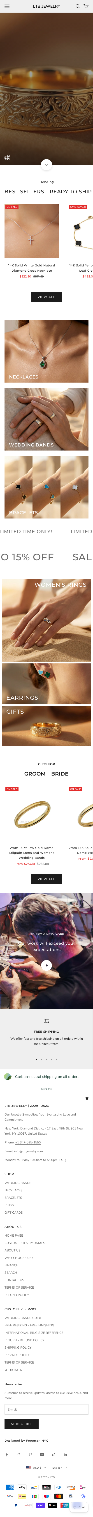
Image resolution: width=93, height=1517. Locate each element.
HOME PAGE (14, 1235)
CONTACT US (14, 1280)
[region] (46, 1035)
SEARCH (11, 1273)
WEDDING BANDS (18, 1183)
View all (47, 297)
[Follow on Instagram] (18, 1454)
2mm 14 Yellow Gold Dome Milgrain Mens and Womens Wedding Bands (32, 853)
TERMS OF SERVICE (19, 1287)
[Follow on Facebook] (7, 1454)
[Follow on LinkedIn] (65, 1454)
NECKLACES (14, 1190)
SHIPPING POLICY (18, 1348)
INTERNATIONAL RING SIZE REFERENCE (34, 1333)
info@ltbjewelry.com (28, 1151)
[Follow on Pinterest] (30, 1454)
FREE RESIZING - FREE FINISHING (29, 1325)
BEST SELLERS (24, 191)
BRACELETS (13, 1198)
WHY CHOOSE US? (19, 1258)
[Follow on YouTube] (42, 1454)
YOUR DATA (13, 1370)
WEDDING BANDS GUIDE (23, 1318)
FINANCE (11, 1265)
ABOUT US (13, 1250)
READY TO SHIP (71, 191)
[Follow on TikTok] (53, 1454)
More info (46, 1088)
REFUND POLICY (17, 1295)
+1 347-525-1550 (28, 1142)
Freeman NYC (37, 1440)
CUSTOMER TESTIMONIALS (25, 1243)
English (57, 1467)
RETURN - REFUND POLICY (24, 1340)
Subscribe (21, 1424)
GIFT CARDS (14, 1212)
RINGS (9, 1205)
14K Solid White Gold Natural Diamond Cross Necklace (31, 268)
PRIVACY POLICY (17, 1355)
